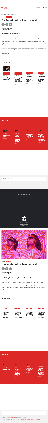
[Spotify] (26, 194)
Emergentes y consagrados (6, 78)
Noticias (15, 84)
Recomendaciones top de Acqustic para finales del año (29, 314)
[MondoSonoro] (4, 7)
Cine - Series (5, 138)
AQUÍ (35, 289)
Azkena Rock (41, 130)
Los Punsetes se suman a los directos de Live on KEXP (41, 79)
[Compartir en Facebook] (3, 24)
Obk (27, 130)
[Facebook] (21, 194)
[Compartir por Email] (10, 24)
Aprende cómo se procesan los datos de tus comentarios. (29, 185)
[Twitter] (18, 194)
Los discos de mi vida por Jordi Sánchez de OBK (29, 136)
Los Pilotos (8, 261)
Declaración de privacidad (24, 224)
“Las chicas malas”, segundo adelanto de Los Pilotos (6, 314)
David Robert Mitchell (5, 131)
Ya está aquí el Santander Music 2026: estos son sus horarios (18, 80)
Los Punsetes (8, 17)
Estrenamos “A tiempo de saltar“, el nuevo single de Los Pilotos (18, 314)
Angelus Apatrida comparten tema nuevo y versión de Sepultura (17, 138)
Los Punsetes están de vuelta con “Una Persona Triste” (29, 79)
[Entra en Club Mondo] (24, 218)
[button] (38, 7)
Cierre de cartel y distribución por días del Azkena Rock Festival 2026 (41, 137)
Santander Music (5, 73)
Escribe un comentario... (8, 178)
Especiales (28, 139)
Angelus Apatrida (16, 131)
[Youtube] (29, 194)
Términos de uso (24, 225)
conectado (13, 183)
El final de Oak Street (6, 136)
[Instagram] (24, 194)
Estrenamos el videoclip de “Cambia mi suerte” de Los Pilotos (41, 314)
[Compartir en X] (6, 24)
